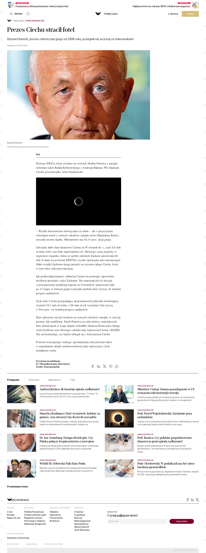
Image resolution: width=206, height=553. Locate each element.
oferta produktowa (53, 544)
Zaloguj (190, 14)
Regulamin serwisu (33, 518)
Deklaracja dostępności (35, 524)
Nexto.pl (78, 518)
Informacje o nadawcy (34, 521)
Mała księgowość (82, 521)
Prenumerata (56, 518)
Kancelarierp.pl (81, 524)
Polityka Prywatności (34, 512)
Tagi (72, 379)
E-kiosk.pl (78, 512)
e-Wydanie (173, 14)
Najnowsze (54, 379)
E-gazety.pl (79, 515)
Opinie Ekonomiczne (34, 21)
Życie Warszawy (82, 530)
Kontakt (10, 515)
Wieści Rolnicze (81, 527)
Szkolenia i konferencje (18, 538)
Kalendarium (31, 544)
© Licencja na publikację (48, 361)
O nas (10, 512)
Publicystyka (111, 13)
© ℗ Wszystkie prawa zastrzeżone (53, 364)
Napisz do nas (13, 518)
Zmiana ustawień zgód (35, 515)
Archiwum (55, 521)
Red (38, 154)
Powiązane (13, 379)
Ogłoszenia (55, 515)
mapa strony (13, 544)
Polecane (34, 379)
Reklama (54, 512)
